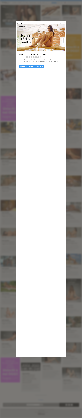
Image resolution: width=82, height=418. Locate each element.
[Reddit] (40, 57)
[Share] (27, 57)
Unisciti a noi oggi (22, 72)
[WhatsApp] (38, 57)
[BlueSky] (31, 57)
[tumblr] (34, 57)
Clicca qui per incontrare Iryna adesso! (31, 66)
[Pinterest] (36, 57)
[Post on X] (29, 57)
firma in (28, 72)
